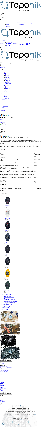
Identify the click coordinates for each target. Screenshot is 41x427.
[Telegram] (8, 115)
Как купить (5, 96)
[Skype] (7, 115)
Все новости (2, 363)
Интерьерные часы (8, 23)
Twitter (3, 397)
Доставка (1, 387)
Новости (1, 383)
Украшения (7, 24)
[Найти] (0, 15)
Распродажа (8, 26)
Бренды (1, 391)
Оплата (1, 386)
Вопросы (1, 390)
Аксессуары (8, 45)
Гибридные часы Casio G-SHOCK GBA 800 (6, 367)
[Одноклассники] (1, 115)
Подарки (7, 44)
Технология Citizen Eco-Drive (4, 366)
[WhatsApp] (6, 115)
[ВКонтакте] (0, 115)
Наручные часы (9, 42)
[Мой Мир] (3, 115)
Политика (1, 384)
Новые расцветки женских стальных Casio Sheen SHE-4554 (8, 364)
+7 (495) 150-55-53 (22, 419)
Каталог (5, 73)
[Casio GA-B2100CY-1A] (3, 124)
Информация (2, 382)
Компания (5, 100)
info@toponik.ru (3, 110)
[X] (4, 115)
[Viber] (5, 115)
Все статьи (1, 369)
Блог (1, 389)
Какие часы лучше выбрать (4, 371)
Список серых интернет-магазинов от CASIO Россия (20, 424)
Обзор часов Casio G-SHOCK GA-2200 (5, 370)
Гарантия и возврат (3, 388)
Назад (4, 72)
